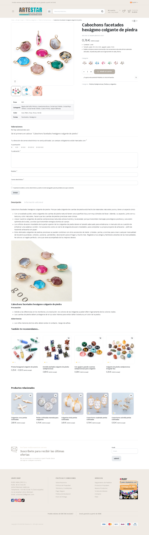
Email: (113, 447)
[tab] (16, 202)
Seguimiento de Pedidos (103, 483)
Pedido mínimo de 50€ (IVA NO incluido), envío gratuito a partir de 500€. (34, 2)
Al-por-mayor (20, 20)
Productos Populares (102, 485)
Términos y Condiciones (64, 488)
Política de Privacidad (63, 485)
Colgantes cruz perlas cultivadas (19, 418)
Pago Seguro (60, 491)
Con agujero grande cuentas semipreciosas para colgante (84, 368)
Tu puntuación (15, 145)
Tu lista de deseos (101, 491)
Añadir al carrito (106, 71)
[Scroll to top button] (144, 530)
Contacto (98, 494)
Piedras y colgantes (31, 20)
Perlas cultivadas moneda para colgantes (47, 418)
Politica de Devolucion (63, 494)
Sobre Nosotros (61, 483)
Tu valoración (16, 151)
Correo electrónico (17, 179)
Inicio (12, 20)
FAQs (96, 497)
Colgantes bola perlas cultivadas (69, 418)
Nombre (14, 171)
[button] (136, 77)
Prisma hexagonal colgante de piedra (24, 367)
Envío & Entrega (61, 497)
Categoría (85, 58)
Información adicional (33, 202)
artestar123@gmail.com (25, 494)
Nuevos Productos (101, 488)
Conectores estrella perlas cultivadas (121, 418)
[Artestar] (30, 11)
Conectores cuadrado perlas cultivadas (97, 418)
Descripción (16, 202)
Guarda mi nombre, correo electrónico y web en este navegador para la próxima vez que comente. (43, 188)
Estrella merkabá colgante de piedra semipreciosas (56, 368)
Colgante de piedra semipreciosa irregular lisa (118, 368)
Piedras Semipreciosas (45, 20)
